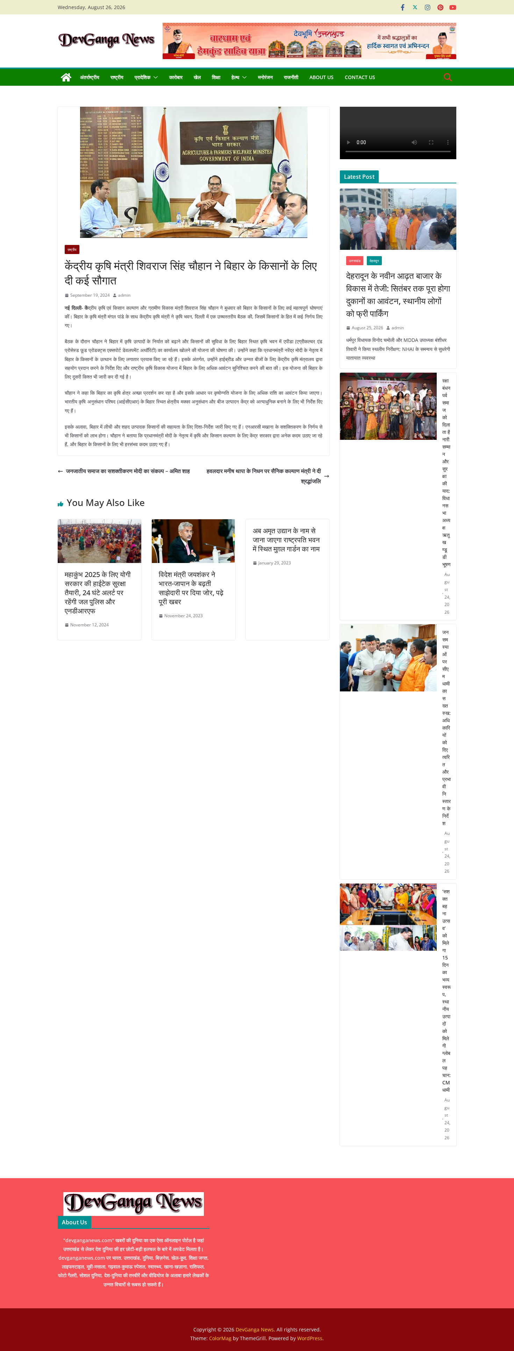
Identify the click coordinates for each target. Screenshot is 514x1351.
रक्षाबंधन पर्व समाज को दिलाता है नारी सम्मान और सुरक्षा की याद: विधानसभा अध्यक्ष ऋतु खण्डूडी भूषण (446, 472)
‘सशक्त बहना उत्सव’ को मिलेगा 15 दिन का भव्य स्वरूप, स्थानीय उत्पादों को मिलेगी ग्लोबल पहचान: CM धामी (446, 990)
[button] (154, 77)
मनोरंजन (265, 77)
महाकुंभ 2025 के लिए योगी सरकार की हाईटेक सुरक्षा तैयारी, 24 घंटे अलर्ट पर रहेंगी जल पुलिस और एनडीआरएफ (98, 592)
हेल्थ (235, 77)
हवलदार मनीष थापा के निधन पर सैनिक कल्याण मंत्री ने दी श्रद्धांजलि (264, 476)
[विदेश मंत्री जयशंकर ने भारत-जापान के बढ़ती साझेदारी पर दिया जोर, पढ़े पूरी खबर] (193, 524)
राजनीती (291, 77)
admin (124, 295)
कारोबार (176, 77)
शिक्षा (216, 77)
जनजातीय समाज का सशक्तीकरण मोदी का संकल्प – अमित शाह (128, 471)
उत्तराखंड (354, 260)
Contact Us (360, 77)
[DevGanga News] (66, 77)
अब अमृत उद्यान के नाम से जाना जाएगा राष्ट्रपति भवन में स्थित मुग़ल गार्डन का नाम (286, 540)
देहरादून (374, 260)
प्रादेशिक (142, 77)
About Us (321, 77)
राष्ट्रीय (116, 77)
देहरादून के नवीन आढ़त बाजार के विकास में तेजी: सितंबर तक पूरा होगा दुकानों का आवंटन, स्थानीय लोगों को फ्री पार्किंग (398, 294)
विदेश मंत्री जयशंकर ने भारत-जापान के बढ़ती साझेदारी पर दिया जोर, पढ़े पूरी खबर (191, 588)
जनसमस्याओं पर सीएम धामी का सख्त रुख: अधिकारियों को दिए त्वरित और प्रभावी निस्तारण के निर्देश (446, 727)
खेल (197, 77)
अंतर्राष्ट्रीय (89, 77)
